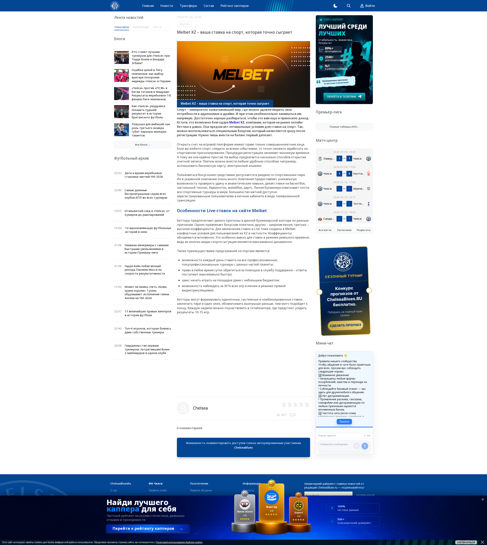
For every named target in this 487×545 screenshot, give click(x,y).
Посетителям (199, 483)
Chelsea (200, 408)
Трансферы (188, 6)
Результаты (364, 230)
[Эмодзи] (356, 446)
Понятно (344, 421)
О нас (113, 490)
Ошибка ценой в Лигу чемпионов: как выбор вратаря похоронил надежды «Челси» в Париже (151, 75)
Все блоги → (142, 144)
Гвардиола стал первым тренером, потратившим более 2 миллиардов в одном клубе (147, 349)
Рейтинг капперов (234, 6)
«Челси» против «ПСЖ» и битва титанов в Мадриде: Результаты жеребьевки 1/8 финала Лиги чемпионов (151, 93)
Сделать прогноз (345, 325)
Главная (148, 6)
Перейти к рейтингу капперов (147, 528)
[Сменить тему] (335, 5)
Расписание (344, 230)
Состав (209, 6)
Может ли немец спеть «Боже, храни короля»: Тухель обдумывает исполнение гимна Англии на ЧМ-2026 (147, 292)
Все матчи (325, 230)
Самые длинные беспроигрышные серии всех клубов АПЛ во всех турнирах (146, 193)
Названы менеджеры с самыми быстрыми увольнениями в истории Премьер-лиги (147, 248)
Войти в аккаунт (243, 452)
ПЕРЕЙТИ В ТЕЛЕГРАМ (341, 96)
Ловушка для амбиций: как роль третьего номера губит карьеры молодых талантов (151, 129)
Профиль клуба (158, 490)
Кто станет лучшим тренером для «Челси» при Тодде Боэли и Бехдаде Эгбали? (151, 57)
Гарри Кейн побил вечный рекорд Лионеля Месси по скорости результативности (145, 269)
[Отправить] (364, 446)
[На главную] (114, 5)
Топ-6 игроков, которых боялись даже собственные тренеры (148, 330)
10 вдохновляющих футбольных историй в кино (148, 230)
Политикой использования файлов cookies (179, 542)
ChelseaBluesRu (120, 483)
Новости (166, 6)
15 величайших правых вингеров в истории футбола (148, 313)
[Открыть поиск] (349, 5)
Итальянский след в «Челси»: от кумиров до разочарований (147, 212)
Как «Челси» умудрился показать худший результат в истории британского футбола (148, 111)
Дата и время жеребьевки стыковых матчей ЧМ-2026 (144, 175)
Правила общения (201, 490)
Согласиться (466, 542)
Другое (184, 24)
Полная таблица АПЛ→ (344, 126)
